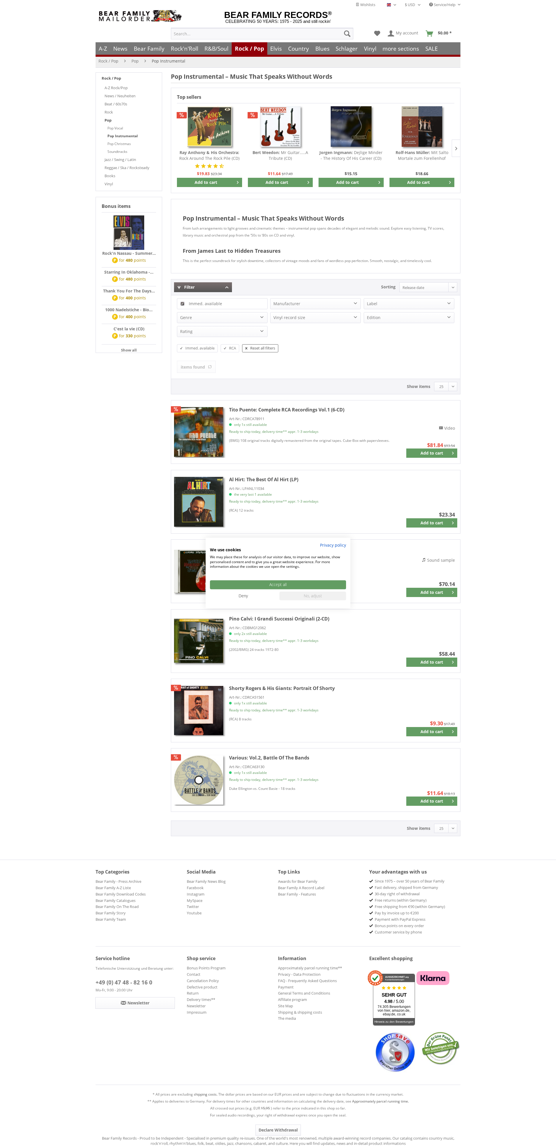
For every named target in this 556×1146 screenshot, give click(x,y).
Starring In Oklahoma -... (128, 272)
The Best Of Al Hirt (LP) (263, 479)
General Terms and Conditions (304, 993)
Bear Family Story (111, 913)
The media (287, 1018)
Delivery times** (201, 999)
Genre (186, 317)
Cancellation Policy (203, 980)
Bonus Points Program (206, 968)
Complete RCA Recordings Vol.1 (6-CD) (286, 410)
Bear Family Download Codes (121, 894)
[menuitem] (262, 33)
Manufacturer (286, 303)
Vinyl (109, 183)
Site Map (285, 1005)
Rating (186, 331)
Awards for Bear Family (297, 881)
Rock (109, 112)
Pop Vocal (115, 128)
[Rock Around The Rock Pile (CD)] (209, 126)
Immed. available (205, 303)
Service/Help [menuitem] (444, 4)
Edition (374, 317)
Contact (193, 974)
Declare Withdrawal (278, 1130)
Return (193, 993)
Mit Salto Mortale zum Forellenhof (422, 155)
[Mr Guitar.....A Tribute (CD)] (280, 126)
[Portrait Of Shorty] (198, 710)
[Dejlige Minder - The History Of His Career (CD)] (351, 126)
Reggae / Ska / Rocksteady (127, 167)
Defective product (202, 987)
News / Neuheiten (120, 95)
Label (372, 303)
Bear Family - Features (297, 894)
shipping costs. (205, 1094)
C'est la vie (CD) (129, 329)
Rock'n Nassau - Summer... (129, 253)
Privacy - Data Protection (299, 974)
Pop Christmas (119, 143)
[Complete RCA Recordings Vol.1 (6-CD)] (198, 432)
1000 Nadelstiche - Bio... (129, 309)
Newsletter (196, 1005)
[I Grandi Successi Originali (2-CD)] (198, 641)
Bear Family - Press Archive (118, 881)
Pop (108, 120)
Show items (418, 386)
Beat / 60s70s (116, 104)
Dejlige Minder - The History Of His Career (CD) (351, 155)
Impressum (196, 1012)
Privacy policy (333, 545)
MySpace (194, 900)
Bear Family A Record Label (301, 887)
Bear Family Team (111, 919)
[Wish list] (377, 33)
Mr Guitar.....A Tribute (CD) (280, 155)
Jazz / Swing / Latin (120, 159)
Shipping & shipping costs (300, 1012)
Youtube (194, 913)
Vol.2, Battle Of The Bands (269, 758)
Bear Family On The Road (117, 906)
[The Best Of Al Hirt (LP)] (198, 502)
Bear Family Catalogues (116, 900)
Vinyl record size (289, 317)
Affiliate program (292, 999)
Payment (286, 987)
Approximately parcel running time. (380, 1101)
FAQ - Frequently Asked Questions (307, 980)
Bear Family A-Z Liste (113, 887)
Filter (189, 287)
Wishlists (367, 4)
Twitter (193, 906)
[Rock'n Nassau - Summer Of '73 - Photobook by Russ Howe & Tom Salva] (129, 232)
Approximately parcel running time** (310, 968)
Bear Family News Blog (206, 881)
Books (110, 175)
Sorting (388, 287)
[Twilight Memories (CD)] (198, 571)
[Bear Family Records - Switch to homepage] (141, 16)
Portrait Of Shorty (282, 688)
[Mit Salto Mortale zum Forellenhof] (422, 126)
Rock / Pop (111, 78)
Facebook (195, 887)
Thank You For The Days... (129, 291)
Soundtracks (117, 151)
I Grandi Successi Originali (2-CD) (279, 619)
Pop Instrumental (122, 135)
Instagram (195, 894)
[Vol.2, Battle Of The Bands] (198, 780)
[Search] (347, 33)
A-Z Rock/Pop (116, 87)
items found (193, 367)
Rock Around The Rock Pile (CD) (209, 155)
